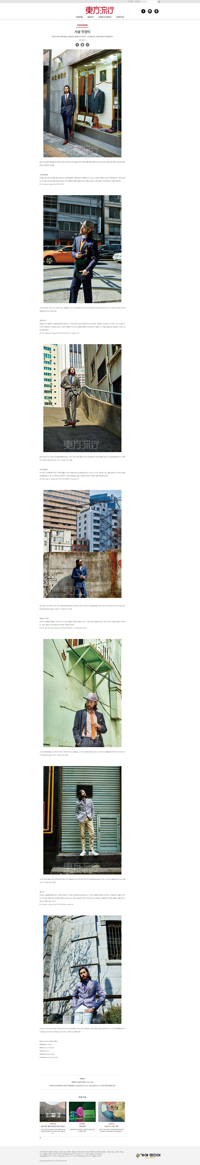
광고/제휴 (131, 1)
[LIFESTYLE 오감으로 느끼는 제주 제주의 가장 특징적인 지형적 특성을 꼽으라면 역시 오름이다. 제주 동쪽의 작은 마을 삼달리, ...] (111, 1112)
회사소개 (137, 1)
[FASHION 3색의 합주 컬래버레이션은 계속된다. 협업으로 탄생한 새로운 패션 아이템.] (82, 1112)
